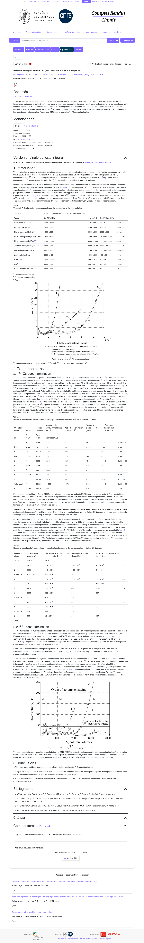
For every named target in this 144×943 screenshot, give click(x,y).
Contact (94, 938)
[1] (106, 177)
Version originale (22, 64)
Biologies (95, 1)
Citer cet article (32, 125)
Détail (17, 125)
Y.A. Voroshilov (77, 74)
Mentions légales (105, 938)
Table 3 (122, 530)
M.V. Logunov (18, 74)
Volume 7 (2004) (43, 49)
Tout (110, 40)
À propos (17, 32)
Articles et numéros (34, 32)
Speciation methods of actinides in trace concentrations (32, 912)
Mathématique (34, 1)
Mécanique (46, 1)
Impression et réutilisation (113, 32)
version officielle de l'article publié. (98, 162)
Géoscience (67, 1)
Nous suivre (85, 938)
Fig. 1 (35, 195)
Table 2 (40, 401)
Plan (17, 57)
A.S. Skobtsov (34, 74)
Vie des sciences (108, 1)
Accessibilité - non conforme (68, 938)
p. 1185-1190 (67, 49)
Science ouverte (53, 32)
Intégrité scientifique (73, 32)
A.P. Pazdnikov (62, 74)
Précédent (18, 49)
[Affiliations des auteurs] (101, 74)
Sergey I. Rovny (91, 74)
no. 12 (56, 49)
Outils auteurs (92, 32)
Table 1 (65, 187)
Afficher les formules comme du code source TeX (111, 64)
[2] (29, 187)
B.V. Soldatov (48, 74)
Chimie (86, 1)
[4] (23, 641)
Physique (56, 1)
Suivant (78, 49)
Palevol (77, 1)
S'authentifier (71, 858)
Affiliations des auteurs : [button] (23, 148)
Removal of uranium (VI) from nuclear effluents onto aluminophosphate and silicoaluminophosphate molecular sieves (54, 881)
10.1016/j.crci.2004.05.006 (28, 139)
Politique (43, 826)
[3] (104, 380)
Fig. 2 (73, 669)
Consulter (14, 40)
